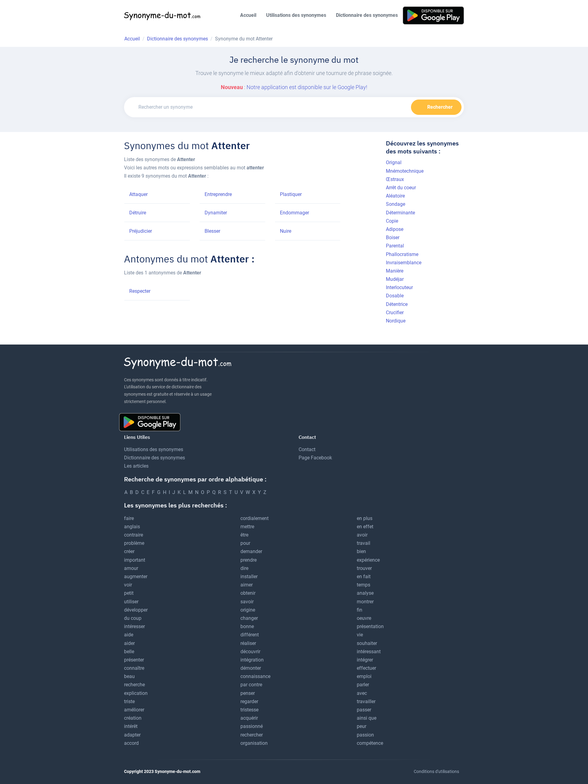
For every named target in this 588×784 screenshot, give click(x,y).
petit (129, 593)
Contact (307, 449)
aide (128, 635)
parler (363, 685)
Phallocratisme (402, 254)
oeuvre (364, 618)
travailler (366, 701)
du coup (132, 618)
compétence (370, 743)
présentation (370, 626)
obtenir (247, 593)
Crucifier (395, 312)
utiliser (131, 602)
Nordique (395, 321)
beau (129, 676)
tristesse (249, 710)
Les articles (136, 466)
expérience (368, 560)
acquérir (249, 718)
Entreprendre (218, 194)
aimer (246, 585)
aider (129, 643)
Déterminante (400, 213)
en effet (365, 527)
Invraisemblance (403, 263)
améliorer (134, 710)
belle (129, 651)
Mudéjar (395, 279)
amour (131, 568)
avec (362, 693)
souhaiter (367, 643)
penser (247, 693)
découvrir (250, 651)
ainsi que (366, 718)
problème (134, 543)
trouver (364, 568)
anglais (132, 527)
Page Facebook (315, 458)
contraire (133, 535)
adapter (132, 735)
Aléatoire (395, 196)
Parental (395, 246)
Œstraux (395, 179)
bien (361, 551)
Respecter (139, 291)
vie (360, 635)
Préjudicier (140, 231)
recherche (134, 685)
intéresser (134, 626)
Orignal (393, 162)
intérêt (131, 726)
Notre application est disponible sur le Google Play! (307, 87)
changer (249, 618)
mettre (247, 527)
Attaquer (138, 194)
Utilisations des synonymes (296, 15)
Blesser (212, 231)
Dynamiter (216, 213)
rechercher (251, 735)
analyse (365, 593)
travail (363, 543)
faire (129, 518)
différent (249, 635)
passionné (251, 726)
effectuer (366, 668)
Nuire (285, 231)
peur (361, 726)
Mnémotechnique (405, 171)
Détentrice (397, 304)
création (132, 718)
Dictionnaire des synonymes (367, 15)
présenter (134, 660)
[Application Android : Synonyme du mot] (433, 15)
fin (359, 610)
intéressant (369, 651)
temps (363, 585)
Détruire (137, 213)
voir (128, 585)
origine (247, 610)
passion (365, 735)
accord (131, 743)
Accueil (248, 15)
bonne (247, 626)
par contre (251, 685)
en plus (364, 518)
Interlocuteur (399, 287)
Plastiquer (291, 194)
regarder (249, 701)
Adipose (394, 229)
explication (136, 693)
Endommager (294, 213)
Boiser (392, 237)
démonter (250, 668)
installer (249, 576)
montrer (365, 602)
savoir (247, 602)
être (244, 535)
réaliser (248, 643)
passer (364, 710)
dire (244, 568)
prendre (248, 560)
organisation (254, 743)
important (134, 560)
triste (129, 701)
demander (251, 551)
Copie (392, 221)
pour (245, 543)
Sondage (395, 204)
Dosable (395, 296)
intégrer (365, 660)
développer (136, 610)
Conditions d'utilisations (436, 771)
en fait (364, 576)
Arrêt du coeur (401, 187)
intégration (252, 660)
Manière (394, 271)
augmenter (135, 576)
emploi (364, 676)
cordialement (254, 518)
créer (129, 551)
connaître (134, 668)
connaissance (255, 676)
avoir (362, 535)
